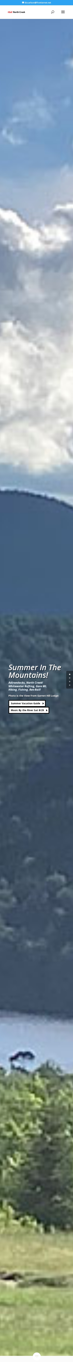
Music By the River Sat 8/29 (27, 710)
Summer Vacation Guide (25, 703)
